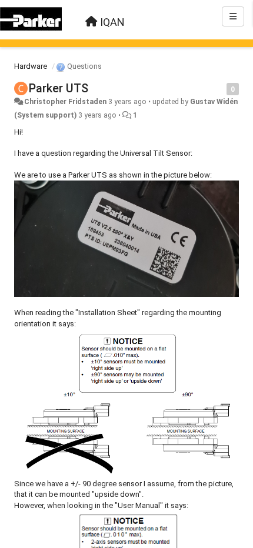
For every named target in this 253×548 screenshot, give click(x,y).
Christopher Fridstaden (65, 102)
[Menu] (233, 16)
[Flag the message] (220, 88)
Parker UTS (58, 88)
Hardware (30, 66)
